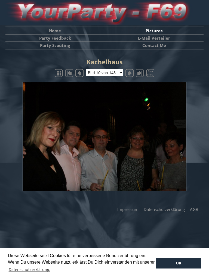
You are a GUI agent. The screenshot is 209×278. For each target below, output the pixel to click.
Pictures (154, 30)
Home (55, 30)
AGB (194, 209)
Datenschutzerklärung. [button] (29, 269)
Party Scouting (55, 45)
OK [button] (178, 263)
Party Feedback (55, 38)
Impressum (128, 209)
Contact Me (154, 45)
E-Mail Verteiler (154, 38)
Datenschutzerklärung (164, 209)
